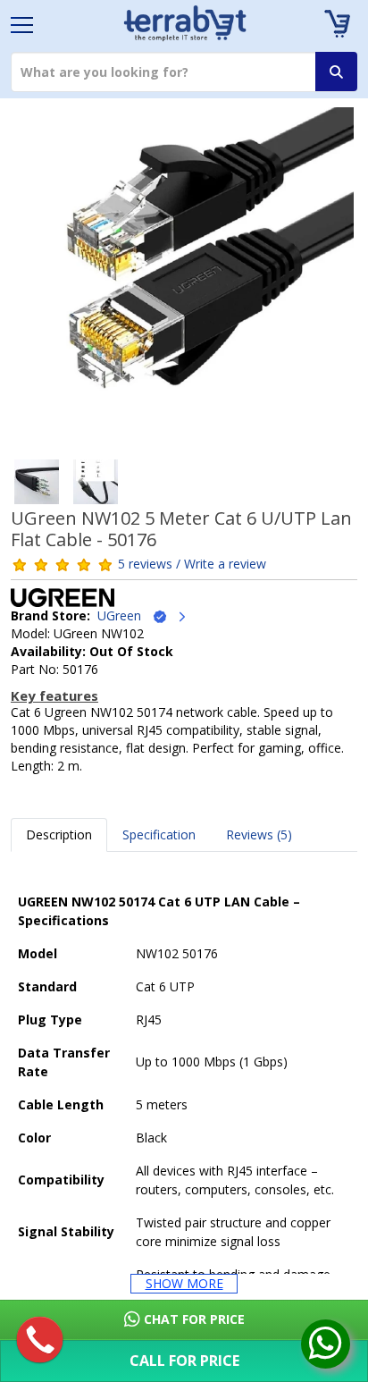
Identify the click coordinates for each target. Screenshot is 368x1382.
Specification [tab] (159, 834)
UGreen (124, 615)
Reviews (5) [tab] (259, 834)
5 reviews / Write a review (192, 563)
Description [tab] (59, 834)
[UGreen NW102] (184, 282)
